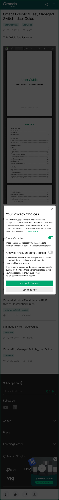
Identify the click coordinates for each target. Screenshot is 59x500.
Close (52, 209)
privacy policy (32, 231)
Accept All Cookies (29, 282)
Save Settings (30, 289)
